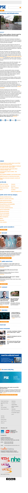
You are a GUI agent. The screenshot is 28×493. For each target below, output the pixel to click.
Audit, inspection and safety (5, 200)
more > (13, 255)
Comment (18, 120)
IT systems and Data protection (6, 207)
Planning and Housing (4, 211)
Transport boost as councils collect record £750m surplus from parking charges (10, 164)
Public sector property (4, 214)
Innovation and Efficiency (5, 205)
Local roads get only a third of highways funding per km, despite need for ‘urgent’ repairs (10, 167)
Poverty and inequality (4, 213)
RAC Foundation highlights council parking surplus (10, 174)
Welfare (1, 218)
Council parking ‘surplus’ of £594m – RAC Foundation (8, 172)
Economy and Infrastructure (5, 196)
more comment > (4, 307)
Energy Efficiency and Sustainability (7, 204)
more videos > (4, 229)
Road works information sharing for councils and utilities (10, 179)
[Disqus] (11, 141)
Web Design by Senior (5, 474)
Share (12, 120)
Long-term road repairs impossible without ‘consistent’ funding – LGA (8, 169)
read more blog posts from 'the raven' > (9, 394)
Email (7, 120)
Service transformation (4, 209)
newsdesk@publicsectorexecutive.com (11, 445)
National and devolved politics (6, 202)
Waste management (4, 216)
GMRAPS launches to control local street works (9, 176)
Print (3, 120)
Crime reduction (3, 222)
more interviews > (4, 321)
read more (2, 267)
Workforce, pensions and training (6, 198)
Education (2, 220)
